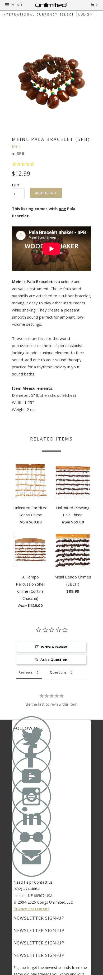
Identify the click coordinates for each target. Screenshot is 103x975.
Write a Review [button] (54, 647)
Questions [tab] (58, 672)
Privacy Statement (31, 908)
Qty (15, 184)
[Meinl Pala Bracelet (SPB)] (51, 81)
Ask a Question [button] (53, 659)
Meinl (16, 146)
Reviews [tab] (25, 672)
